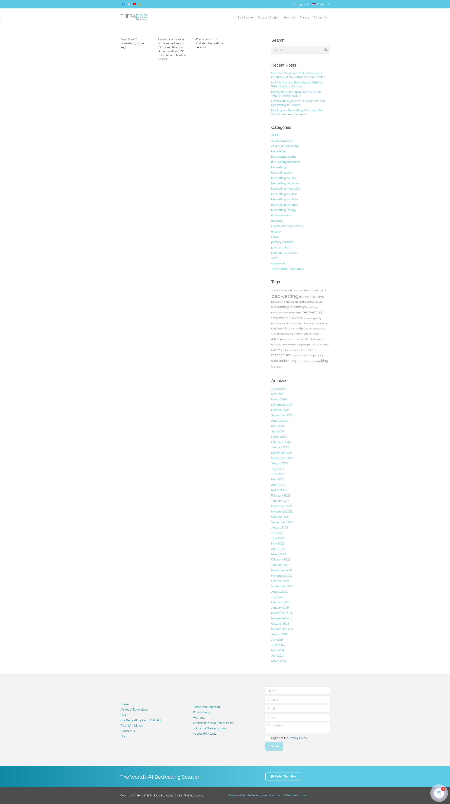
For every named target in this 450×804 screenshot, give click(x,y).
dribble (315, 333)
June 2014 (278, 645)
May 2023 (277, 479)
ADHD (275, 135)
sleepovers (278, 263)
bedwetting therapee (284, 204)
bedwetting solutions (284, 199)
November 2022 (282, 511)
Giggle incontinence (289, 344)
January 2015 (280, 607)
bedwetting (278, 167)
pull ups (286, 350)
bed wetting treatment (285, 162)
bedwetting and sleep (284, 301)
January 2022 (280, 565)
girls (308, 344)
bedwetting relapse (292, 312)
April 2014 (277, 655)
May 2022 (277, 543)
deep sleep (319, 328)
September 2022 (282, 522)
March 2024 (279, 436)
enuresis (296, 339)
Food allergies (314, 339)
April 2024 (278, 431)
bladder (294, 318)
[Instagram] (129, 4)
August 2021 (279, 591)
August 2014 (279, 634)
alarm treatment (315, 290)
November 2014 (281, 618)
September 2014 (282, 629)
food (303, 339)
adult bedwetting (282, 140)
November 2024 (282, 404)
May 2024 (277, 426)
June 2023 (278, 474)
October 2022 (280, 516)
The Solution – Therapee (287, 268)
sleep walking (316, 355)
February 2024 (280, 442)
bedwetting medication (286, 188)
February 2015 (280, 602)
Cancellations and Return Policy (213, 723)
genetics (275, 344)
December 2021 (281, 570)
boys (291, 323)
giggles (302, 344)
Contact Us (127, 731)
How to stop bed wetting (287, 226)
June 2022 (278, 538)
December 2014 (281, 613)
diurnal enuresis (281, 215)
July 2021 (277, 597)
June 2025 (278, 388)
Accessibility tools (204, 733)
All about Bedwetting (284, 146)
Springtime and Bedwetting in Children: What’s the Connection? (296, 93)
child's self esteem (304, 323)
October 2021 (280, 581)
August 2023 (279, 463)
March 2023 (279, 490)
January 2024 (280, 447)
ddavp (309, 328)
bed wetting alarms (283, 156)
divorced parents (303, 333)
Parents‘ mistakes (131, 725)
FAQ (123, 715)
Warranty (199, 717)
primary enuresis (282, 242)
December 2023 (281, 453)
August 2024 (279, 420)
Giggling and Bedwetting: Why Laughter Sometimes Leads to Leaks (297, 112)
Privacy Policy (202, 712)
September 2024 (282, 415)
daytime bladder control (288, 328)
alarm (300, 290)
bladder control (279, 323)
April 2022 (278, 549)
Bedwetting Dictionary (285, 183)
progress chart (280, 247)
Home (124, 704)
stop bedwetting (283, 360)
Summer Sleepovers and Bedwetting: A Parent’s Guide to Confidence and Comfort (298, 75)
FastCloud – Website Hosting (288, 795)
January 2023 (280, 500)
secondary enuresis (284, 252)
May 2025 (277, 394)
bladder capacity (311, 318)
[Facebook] (123, 4)
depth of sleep (277, 333)
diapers (289, 333)
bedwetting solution (284, 194)
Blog (123, 736)
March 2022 (279, 554)
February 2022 (280, 559)
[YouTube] (134, 4)
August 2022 (279, 527)
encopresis (287, 339)
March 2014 (279, 661)
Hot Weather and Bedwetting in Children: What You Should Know (297, 84)
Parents (276, 350)
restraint (296, 350)
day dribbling (322, 323)
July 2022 (277, 532)
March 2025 (279, 399)
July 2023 (277, 469)
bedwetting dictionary (288, 306)
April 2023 (278, 485)
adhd (273, 290)
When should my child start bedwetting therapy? (209, 43)
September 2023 (282, 458)
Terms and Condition (206, 707)
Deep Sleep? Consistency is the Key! (132, 43)
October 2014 (280, 623)
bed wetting (279, 151)
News (275, 236)
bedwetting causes (283, 178)
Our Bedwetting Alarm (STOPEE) (141, 720)
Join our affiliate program (209, 728)
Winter (279, 366)
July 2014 (277, 639)
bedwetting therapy (284, 210)
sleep (274, 258)
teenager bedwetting (306, 361)
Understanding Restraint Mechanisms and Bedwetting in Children (298, 102)
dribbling (277, 220)
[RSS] (140, 4)
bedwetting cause (310, 301)
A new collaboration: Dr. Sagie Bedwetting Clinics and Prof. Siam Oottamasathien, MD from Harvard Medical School (172, 49)
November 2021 (281, 575)
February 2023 (280, 495)
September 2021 (282, 586)
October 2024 (280, 410)
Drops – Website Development (249, 795)
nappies (276, 231)
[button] (300, 4)
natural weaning (320, 344)
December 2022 (281, 506)
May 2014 (277, 650)
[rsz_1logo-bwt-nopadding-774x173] (134, 17)
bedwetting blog (281, 172)
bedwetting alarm (311, 296)
